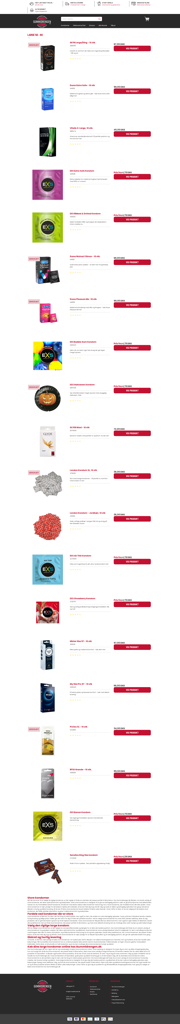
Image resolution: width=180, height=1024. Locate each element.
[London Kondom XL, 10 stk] (48, 489)
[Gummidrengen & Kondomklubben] (42, 22)
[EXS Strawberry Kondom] (48, 617)
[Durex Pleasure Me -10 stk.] (48, 318)
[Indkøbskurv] (146, 19)
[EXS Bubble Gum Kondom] (48, 361)
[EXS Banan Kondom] (48, 831)
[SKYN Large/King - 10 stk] (48, 61)
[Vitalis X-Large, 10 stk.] (48, 147)
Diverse (92, 992)
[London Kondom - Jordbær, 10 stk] (48, 532)
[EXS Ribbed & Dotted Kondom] (48, 232)
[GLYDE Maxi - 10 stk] (48, 446)
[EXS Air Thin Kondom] (48, 574)
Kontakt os (115, 990)
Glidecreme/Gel (95, 989)
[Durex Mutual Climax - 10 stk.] (48, 275)
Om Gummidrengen (118, 987)
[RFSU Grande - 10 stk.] (48, 788)
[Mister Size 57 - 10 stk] (48, 660)
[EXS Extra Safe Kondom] (48, 189)
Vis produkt (132, 48)
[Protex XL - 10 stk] (48, 745)
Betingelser (115, 996)
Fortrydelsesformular (118, 1000)
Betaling (114, 993)
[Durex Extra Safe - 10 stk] (48, 104)
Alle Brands (93, 994)
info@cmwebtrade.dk (73, 991)
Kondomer (93, 987)
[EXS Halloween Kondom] (48, 403)
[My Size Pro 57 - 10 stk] (48, 703)
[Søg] (100, 19)
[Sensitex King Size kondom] (48, 874)
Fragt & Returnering (118, 1003)
